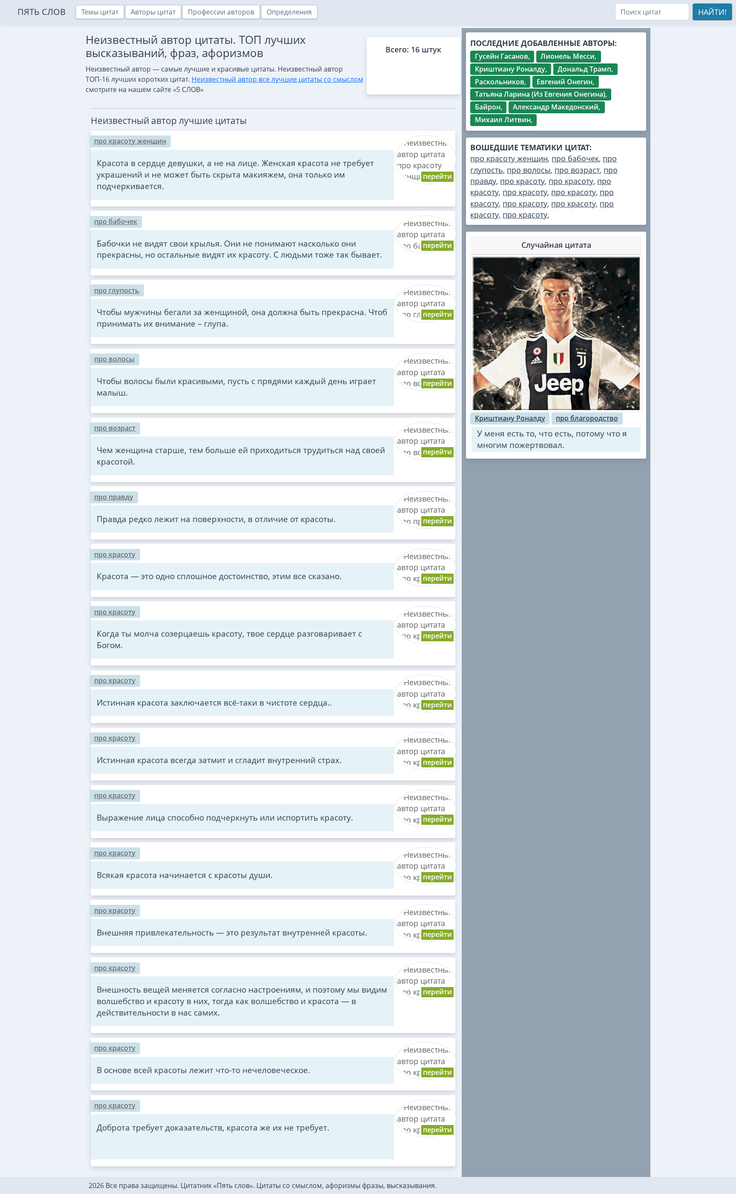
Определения (289, 12)
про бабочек (115, 221)
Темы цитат (99, 12)
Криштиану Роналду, (511, 69)
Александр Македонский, (556, 107)
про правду (113, 497)
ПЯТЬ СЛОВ (41, 11)
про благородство (587, 418)
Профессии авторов (221, 12)
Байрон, (488, 107)
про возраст (114, 428)
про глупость (116, 290)
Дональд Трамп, (585, 69)
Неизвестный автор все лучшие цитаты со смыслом (277, 79)
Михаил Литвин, (503, 119)
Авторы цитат (153, 12)
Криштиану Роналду (510, 418)
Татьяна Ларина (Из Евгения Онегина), (541, 94)
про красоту (114, 554)
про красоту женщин (130, 141)
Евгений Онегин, (565, 81)
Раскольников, (500, 81)
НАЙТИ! (712, 12)
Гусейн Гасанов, (502, 56)
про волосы (114, 359)
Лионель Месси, (568, 56)
